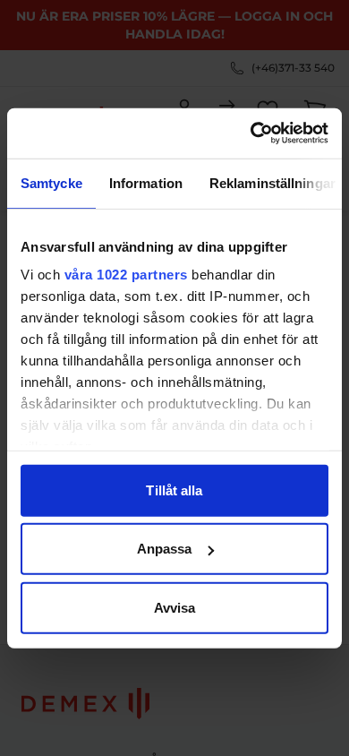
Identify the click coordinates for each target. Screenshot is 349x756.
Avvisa (175, 606)
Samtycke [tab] (51, 182)
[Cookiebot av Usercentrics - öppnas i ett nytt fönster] (251, 133)
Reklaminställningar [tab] (272, 182)
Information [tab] (146, 182)
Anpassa (164, 548)
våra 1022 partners (126, 274)
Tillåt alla (174, 489)
